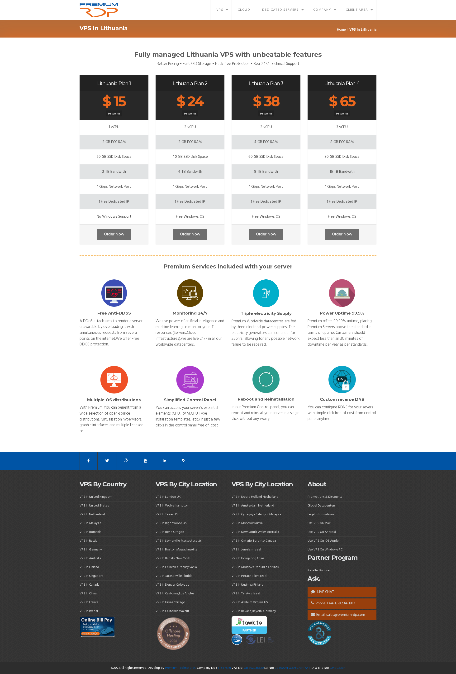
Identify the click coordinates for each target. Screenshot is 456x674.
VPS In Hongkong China (248, 558)
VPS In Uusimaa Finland (247, 585)
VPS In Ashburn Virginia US (250, 602)
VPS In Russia (88, 541)
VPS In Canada (90, 585)
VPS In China (88, 593)
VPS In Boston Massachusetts (176, 549)
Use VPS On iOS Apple (323, 541)
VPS (219, 10)
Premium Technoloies (180, 668)
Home (341, 30)
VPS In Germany (91, 549)
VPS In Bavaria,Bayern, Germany (254, 611)
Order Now (114, 234)
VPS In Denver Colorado (173, 585)
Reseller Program (320, 570)
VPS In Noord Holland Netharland (255, 497)
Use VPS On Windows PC (325, 549)
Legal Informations (321, 514)
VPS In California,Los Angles (175, 593)
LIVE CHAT (325, 592)
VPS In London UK (168, 497)
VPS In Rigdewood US (171, 523)
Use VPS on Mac (319, 523)
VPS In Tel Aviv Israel (246, 593)
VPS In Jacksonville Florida (174, 576)
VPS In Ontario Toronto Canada (254, 541)
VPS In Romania (90, 532)
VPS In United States (94, 505)
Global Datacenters (321, 505)
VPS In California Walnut (172, 611)
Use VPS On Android (322, 532)
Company (322, 10)
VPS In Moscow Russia (247, 523)
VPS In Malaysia (90, 523)
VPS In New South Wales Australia (255, 532)
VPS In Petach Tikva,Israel (249, 576)
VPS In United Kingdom (96, 497)
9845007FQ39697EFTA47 (292, 668)
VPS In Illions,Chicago (170, 602)
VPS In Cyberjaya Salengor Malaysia (256, 514)
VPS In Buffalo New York (173, 558)
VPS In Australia (90, 558)
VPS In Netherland (92, 514)
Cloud (244, 10)
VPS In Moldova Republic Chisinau (255, 567)
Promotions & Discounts (325, 497)
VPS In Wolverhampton (172, 505)
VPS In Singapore (92, 576)
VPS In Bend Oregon (170, 532)
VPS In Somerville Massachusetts (178, 541)
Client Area (357, 10)
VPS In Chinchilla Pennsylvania (176, 567)
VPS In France (89, 602)
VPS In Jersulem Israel (246, 549)
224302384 (338, 668)
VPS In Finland (89, 567)
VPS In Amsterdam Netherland (253, 505)
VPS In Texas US (167, 514)
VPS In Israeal (89, 611)
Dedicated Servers (280, 10)
